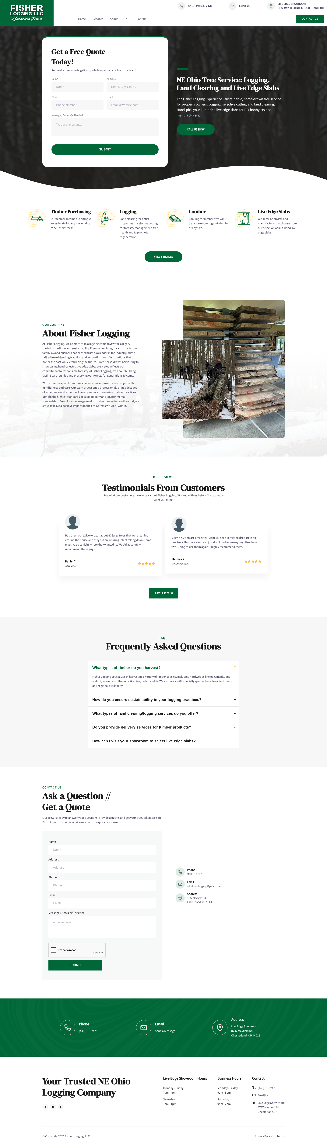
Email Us (244, 6)
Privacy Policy (263, 1136)
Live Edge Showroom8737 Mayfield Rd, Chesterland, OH (301, 6)
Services (98, 19)
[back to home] (27, 13)
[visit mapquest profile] (53, 1107)
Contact (141, 19)
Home (82, 19)
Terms (281, 1136)
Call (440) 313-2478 (200, 6)
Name (54, 79)
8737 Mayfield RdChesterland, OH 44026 (200, 900)
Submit (105, 149)
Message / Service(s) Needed (67, 115)
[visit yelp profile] (61, 1107)
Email (110, 97)
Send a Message (165, 1031)
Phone (55, 97)
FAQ (127, 19)
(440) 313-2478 (195, 874)
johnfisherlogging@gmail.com (204, 886)
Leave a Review (163, 593)
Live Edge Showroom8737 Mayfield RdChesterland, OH (271, 1107)
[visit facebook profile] (45, 1107)
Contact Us (310, 19)
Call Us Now (196, 129)
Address (111, 79)
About (114, 19)
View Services (163, 257)
